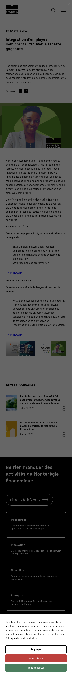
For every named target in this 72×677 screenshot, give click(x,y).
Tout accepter (36, 667)
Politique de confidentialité (21, 638)
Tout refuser (36, 658)
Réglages (36, 649)
